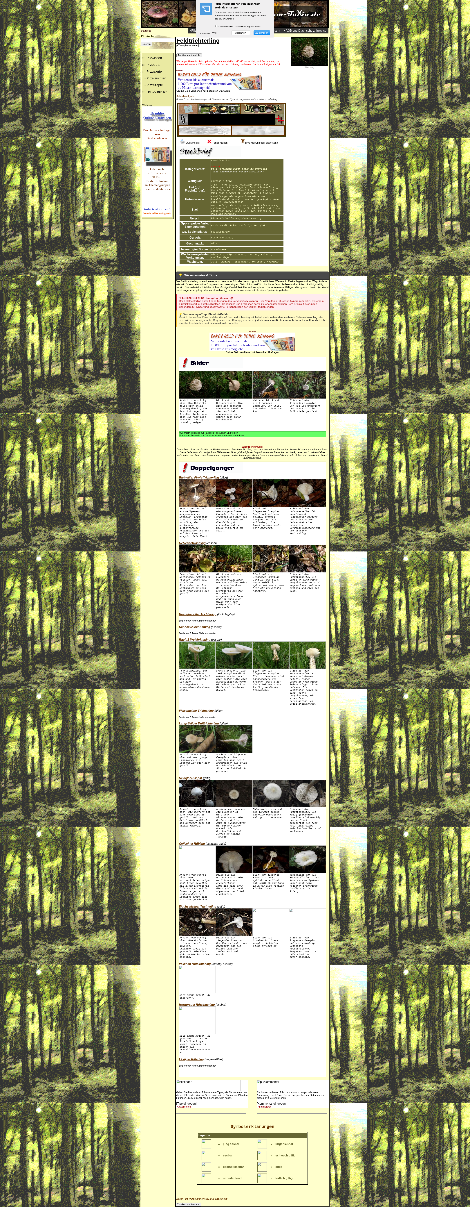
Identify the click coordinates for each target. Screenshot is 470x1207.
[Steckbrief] (187, 112)
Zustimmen (261, 32)
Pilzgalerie (154, 71)
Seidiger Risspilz (190, 778)
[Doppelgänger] (263, 112)
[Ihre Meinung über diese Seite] (262, 142)
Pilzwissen (154, 58)
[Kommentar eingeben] (271, 1103)
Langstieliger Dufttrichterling (199, 723)
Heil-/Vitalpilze (157, 92)
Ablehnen (240, 32)
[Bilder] (219, 112)
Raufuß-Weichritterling (194, 639)
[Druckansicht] (192, 142)
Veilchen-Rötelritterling (195, 963)
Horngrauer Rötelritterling (197, 1004)
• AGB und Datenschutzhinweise (305, 30)
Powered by (205, 33)
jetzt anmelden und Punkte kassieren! (237, 171)
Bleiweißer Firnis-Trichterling (199, 477)
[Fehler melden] (220, 142)
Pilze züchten (156, 78)
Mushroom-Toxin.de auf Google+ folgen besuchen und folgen (211, 435)
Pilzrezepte (155, 85)
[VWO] (214, 33)
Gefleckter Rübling (192, 843)
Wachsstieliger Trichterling (197, 906)
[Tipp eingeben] (186, 1103)
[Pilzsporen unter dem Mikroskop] (183, 124)
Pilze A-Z (153, 65)
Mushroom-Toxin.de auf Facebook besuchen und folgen (208, 432)
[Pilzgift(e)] (280, 124)
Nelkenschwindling (192, 543)
